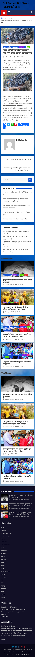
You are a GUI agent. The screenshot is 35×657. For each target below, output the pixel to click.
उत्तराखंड (21, 47)
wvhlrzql (5, 247)
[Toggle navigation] (9, 12)
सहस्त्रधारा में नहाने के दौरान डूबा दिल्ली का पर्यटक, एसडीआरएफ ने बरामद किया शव (20, 505)
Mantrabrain (25, 654)
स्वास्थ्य (26, 275)
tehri (2, 568)
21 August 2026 (9, 339)
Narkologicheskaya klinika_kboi (12, 231)
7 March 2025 (9, 57)
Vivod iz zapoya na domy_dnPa (12, 249)
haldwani (6, 47)
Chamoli (3, 530)
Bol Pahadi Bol (20, 57)
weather (3, 574)
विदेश (2, 592)
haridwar (4, 553)
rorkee (10, 275)
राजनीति (4, 329)
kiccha (3, 556)
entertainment (14, 327)
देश (25, 47)
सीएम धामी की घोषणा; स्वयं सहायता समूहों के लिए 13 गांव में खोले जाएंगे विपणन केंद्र (20, 513)
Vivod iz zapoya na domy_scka (12, 236)
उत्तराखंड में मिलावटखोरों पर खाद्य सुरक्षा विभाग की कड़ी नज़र (18, 161)
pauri (2, 562)
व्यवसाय (9, 329)
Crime (4, 275)
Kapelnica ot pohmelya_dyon (12, 242)
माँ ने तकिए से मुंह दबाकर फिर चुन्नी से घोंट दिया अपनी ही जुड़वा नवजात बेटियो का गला (17, 169)
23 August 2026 (9, 284)
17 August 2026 (9, 366)
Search (30, 180)
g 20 (2, 548)
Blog (2, 527)
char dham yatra (6, 536)
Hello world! (13, 247)
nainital (3, 559)
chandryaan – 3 (6, 533)
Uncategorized (14, 47)
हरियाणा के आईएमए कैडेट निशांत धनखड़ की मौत (15, 219)
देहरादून (28, 47)
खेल (28, 354)
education (6, 327)
